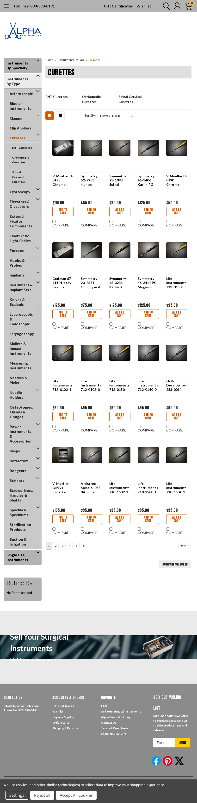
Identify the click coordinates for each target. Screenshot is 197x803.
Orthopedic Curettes (20, 160)
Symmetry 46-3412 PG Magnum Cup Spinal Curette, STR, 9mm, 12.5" (147, 282)
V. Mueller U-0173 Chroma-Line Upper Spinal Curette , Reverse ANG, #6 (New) (63, 180)
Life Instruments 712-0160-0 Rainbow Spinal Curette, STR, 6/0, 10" (148, 385)
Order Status (61, 722)
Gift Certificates (118, 6)
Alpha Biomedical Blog (116, 717)
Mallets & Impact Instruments (20, 348)
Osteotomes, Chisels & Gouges (21, 412)
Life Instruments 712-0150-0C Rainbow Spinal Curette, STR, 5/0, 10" (176, 282)
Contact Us (108, 722)
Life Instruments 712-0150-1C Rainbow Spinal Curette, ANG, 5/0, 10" (119, 385)
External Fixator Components (21, 221)
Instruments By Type (17, 81)
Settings (16, 795)
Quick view (63, 148)
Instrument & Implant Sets (21, 287)
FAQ (104, 706)
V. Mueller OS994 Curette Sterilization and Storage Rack (62, 488)
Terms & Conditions (114, 728)
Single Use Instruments (17, 557)
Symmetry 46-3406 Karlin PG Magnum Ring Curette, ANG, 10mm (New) (147, 180)
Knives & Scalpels (17, 302)
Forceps (17, 250)
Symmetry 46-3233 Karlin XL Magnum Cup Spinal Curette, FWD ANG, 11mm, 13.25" (118, 282)
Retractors (19, 461)
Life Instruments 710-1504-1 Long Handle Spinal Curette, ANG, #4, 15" (176, 488)
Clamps (16, 118)
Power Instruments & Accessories (20, 433)
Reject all (42, 795)
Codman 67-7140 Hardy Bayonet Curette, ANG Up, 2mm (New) (62, 282)
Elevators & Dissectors (20, 204)
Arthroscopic (21, 93)
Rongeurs (18, 471)
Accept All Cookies (76, 795)
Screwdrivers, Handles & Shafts (21, 495)
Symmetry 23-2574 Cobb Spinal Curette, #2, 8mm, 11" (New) (90, 282)
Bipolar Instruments (20, 105)
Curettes (17, 138)
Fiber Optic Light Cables (20, 238)
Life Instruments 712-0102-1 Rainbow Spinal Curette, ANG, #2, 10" (62, 385)
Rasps (15, 451)
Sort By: (90, 115)
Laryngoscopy (22, 334)
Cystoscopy (20, 192)
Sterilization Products (20, 527)
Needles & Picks (18, 380)
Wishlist (143, 6)
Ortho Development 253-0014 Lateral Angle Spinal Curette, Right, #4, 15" (176, 385)
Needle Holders (16, 394)
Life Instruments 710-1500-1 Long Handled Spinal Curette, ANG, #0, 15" (148, 488)
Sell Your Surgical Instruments (121, 711)
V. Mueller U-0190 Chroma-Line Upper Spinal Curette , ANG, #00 (176, 180)
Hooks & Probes (17, 262)
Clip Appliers (20, 128)
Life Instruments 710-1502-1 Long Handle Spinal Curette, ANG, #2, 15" (119, 488)
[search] (165, 6)
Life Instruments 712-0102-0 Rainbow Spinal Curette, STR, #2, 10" (91, 385)
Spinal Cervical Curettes (18, 177)
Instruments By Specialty (17, 65)
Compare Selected (175, 564)
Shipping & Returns (65, 728)
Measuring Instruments (20, 365)
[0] (186, 6)
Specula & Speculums (19, 512)
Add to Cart (63, 211)
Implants (17, 275)
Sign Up (69, 717)
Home (49, 60)
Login (56, 717)
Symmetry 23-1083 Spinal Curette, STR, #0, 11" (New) (119, 180)
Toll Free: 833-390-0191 (34, 6)
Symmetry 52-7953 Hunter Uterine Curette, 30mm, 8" (89, 180)
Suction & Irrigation (18, 541)
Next (183, 545)
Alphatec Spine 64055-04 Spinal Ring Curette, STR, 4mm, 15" (91, 488)
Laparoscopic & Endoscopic (21, 319)
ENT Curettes (22, 147)
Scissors (17, 480)
